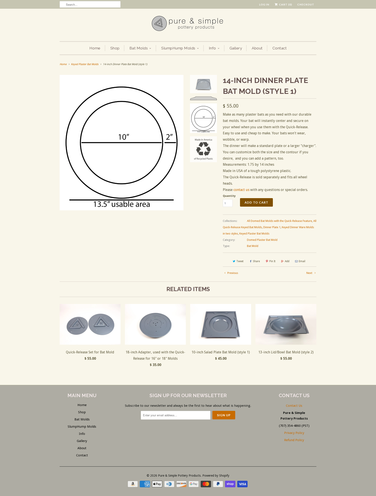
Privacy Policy (294, 433)
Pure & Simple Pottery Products (179, 475)
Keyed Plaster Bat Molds (254, 233)
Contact (279, 48)
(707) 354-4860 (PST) (294, 426)
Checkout (305, 4)
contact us (241, 190)
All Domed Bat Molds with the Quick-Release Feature (279, 221)
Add (287, 261)
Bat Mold (252, 246)
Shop (115, 48)
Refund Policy (294, 440)
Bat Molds (138, 48)
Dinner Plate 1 (271, 227)
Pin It (272, 261)
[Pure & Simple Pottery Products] (188, 24)
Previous (232, 273)
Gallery (236, 48)
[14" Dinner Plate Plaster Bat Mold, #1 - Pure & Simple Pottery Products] (121, 142)
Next (309, 273)
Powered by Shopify (215, 475)
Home (95, 48)
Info (212, 48)
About (257, 48)
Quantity (229, 195)
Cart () (285, 4)
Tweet (239, 261)
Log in (264, 4)
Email (302, 261)
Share (256, 261)
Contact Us (294, 406)
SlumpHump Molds (178, 48)
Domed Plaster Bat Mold (262, 239)
